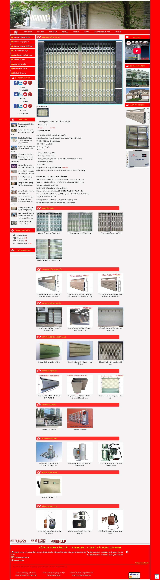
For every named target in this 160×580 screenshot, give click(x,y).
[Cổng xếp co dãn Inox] (49, 427)
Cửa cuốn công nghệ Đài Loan (23, 46)
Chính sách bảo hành (54, 575)
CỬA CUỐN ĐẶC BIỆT (20, 51)
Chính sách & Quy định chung (26, 573)
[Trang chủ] (16, 31)
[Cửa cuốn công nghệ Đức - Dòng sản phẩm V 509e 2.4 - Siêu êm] (110, 292)
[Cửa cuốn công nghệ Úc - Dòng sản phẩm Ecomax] (110, 326)
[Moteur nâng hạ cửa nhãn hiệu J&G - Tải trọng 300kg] (110, 461)
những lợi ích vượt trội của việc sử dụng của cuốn (22, 185)
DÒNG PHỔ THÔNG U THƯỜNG (110, 233)
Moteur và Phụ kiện (19, 64)
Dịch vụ (65, 32)
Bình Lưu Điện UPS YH (49, 497)
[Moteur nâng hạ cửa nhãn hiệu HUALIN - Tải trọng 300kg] (49, 461)
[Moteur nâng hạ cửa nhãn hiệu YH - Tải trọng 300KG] (80, 461)
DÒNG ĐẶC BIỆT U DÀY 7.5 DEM (80, 233)
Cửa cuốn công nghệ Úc (21, 42)
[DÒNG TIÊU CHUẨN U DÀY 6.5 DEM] (49, 258)
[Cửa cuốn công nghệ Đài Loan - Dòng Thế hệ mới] (80, 360)
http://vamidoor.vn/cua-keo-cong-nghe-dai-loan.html (58, 203)
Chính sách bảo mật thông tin (81, 575)
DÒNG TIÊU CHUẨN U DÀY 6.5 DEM (49, 260)
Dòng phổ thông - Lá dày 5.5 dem (49, 362)
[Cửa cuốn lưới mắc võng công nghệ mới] (110, 360)
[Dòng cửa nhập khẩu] (80, 427)
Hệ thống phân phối (102, 32)
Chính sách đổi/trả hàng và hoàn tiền (81, 573)
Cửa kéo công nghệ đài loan (45, 135)
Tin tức (76, 32)
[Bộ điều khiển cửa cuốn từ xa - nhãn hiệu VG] (80, 529)
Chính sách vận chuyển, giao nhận (54, 573)
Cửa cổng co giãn (19, 60)
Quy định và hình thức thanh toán (26, 575)
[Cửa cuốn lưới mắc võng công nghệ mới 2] (110, 394)
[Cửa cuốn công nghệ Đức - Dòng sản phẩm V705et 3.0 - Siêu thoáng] (49, 292)
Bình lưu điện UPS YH (20, 68)
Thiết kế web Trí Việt (142, 563)
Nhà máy (40, 32)
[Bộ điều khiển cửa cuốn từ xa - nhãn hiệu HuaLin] (49, 529)
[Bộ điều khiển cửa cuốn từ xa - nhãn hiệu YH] (110, 529)
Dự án (86, 32)
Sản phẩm (53, 32)
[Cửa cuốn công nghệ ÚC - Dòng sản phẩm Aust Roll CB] (49, 326)
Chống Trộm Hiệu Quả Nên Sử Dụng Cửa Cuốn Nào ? (22, 132)
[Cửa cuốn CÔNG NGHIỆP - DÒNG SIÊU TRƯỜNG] (49, 394)
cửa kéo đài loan (52, 138)
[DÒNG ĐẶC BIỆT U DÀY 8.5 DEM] (49, 231)
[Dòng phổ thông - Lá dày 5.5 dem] (49, 360)
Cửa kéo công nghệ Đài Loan (22, 55)
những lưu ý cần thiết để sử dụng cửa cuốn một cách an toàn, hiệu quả (26, 215)
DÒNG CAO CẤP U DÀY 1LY (51, 37)
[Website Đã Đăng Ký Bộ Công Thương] (134, 578)
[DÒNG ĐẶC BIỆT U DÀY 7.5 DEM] (80, 231)
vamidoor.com (19, 560)
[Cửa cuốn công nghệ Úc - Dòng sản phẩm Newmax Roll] (80, 326)
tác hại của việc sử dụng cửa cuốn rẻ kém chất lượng (23, 148)
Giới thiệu (28, 32)
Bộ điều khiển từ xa (19, 73)
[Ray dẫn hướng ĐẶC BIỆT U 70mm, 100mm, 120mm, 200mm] (80, 394)
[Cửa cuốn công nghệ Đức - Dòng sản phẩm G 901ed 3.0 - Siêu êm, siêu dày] (80, 292)
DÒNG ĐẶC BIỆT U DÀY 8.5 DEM (49, 233)
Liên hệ (118, 32)
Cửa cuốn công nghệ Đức (21, 37)
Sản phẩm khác (48, 208)
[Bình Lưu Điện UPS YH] (49, 495)
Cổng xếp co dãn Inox (49, 430)
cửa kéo (72, 170)
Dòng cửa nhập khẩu (80, 430)
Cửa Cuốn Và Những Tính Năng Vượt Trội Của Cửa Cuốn (25, 140)
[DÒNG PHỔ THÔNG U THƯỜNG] (110, 231)
